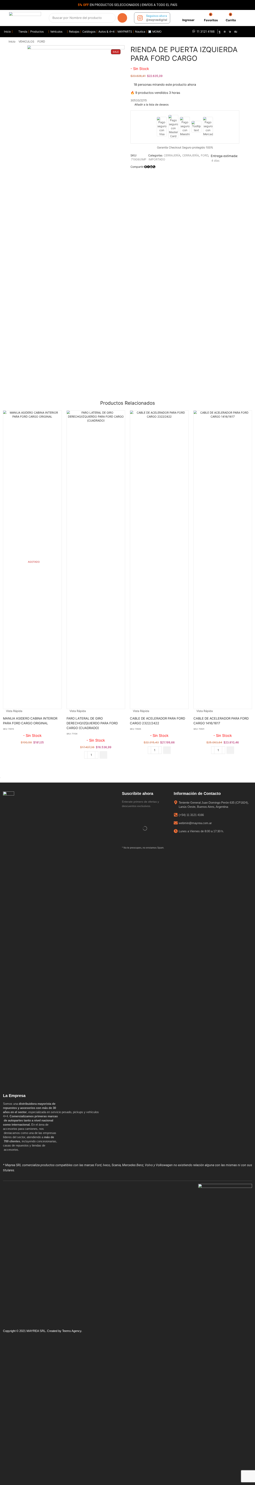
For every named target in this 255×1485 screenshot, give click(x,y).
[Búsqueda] (122, 18)
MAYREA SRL (35, 1331)
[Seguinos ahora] (140, 18)
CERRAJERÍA (172, 155)
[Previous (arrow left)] (0, 781)
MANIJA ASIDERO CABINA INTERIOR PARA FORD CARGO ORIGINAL (30, 721)
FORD (41, 41)
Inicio (12, 41)
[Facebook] (220, 31)
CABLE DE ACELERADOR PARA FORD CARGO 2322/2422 (157, 721)
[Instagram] (225, 31)
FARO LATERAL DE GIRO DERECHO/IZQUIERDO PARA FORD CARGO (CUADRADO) (92, 723)
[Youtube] (235, 31)
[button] (187, 18)
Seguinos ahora (156, 15)
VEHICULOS (26, 41)
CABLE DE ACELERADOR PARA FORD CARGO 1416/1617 (221, 721)
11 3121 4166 (206, 31)
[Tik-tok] (230, 31)
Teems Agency (71, 1331)
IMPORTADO (157, 159)
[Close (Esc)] (0, 777)
